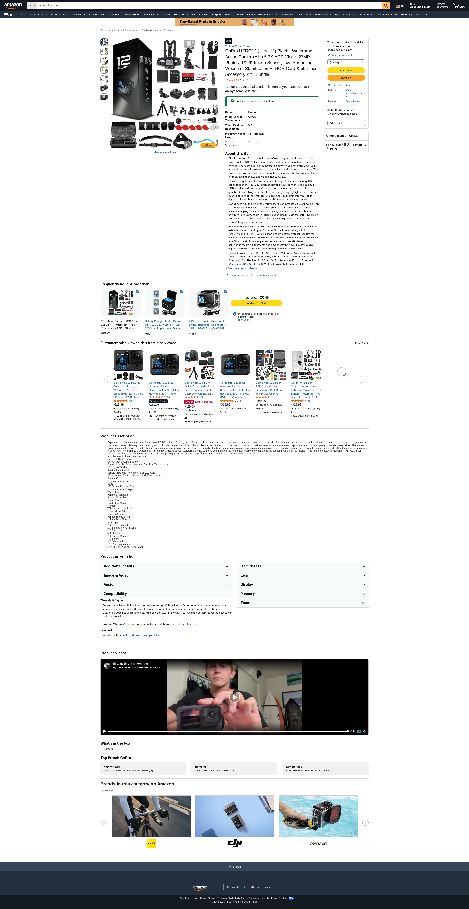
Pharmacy (406, 14)
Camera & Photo (122, 30)
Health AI (21, 14)
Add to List (336, 123)
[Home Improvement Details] (331, 14)
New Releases (97, 14)
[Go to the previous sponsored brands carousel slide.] (104, 822)
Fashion (203, 14)
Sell (193, 14)
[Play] (103, 731)
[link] (165, 303)
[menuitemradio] (359, 731)
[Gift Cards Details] (187, 14)
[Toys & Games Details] (276, 14)
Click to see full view (165, 151)
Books (167, 14)
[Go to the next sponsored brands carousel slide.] (365, 822)
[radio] (104, 42)
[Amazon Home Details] (254, 14)
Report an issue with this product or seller (254, 274)
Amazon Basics (59, 14)
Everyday (421, 14)
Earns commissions (138, 663)
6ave (348, 85)
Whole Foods (132, 14)
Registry (216, 14)
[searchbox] (209, 5)
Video (136, 30)
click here (191, 624)
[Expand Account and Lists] (432, 7)
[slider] (228, 731)
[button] (8, 14)
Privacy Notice (207, 898)
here (122, 616)
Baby (299, 14)
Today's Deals (152, 14)
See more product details (242, 268)
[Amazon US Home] (200, 888)
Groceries (115, 14)
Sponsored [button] (105, 790)
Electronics (105, 30)
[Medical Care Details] (47, 14)
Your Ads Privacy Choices (274, 898)
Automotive (286, 14)
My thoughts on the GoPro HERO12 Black (136, 667)
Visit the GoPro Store (237, 46)
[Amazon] (13, 5)
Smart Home (366, 14)
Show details (244, 320)
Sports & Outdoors (345, 14)
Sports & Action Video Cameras (157, 30)
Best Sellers (79, 14)
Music (228, 14)
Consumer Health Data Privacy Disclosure (238, 898)
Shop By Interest (387, 14)
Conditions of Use (188, 898)
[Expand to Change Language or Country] (245, 887)
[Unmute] (365, 731)
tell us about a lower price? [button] (140, 635)
